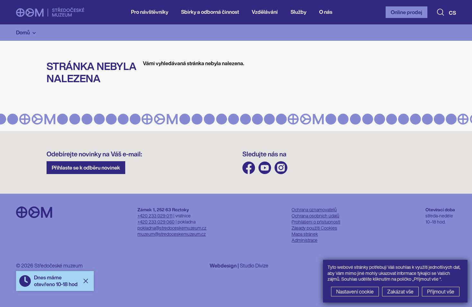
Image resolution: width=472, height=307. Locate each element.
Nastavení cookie (355, 291)
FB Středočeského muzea (248, 167)
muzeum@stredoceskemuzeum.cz (171, 234)
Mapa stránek (305, 234)
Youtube (264, 167)
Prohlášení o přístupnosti (316, 221)
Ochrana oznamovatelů (314, 209)
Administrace (305, 240)
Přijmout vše (440, 291)
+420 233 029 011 (154, 215)
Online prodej (406, 12)
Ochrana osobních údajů (315, 215)
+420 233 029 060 (156, 221)
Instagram (281, 167)
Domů (23, 32)
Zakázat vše (400, 291)
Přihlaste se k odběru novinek (86, 167)
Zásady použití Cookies (314, 227)
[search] (440, 12)
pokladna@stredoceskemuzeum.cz (171, 227)
